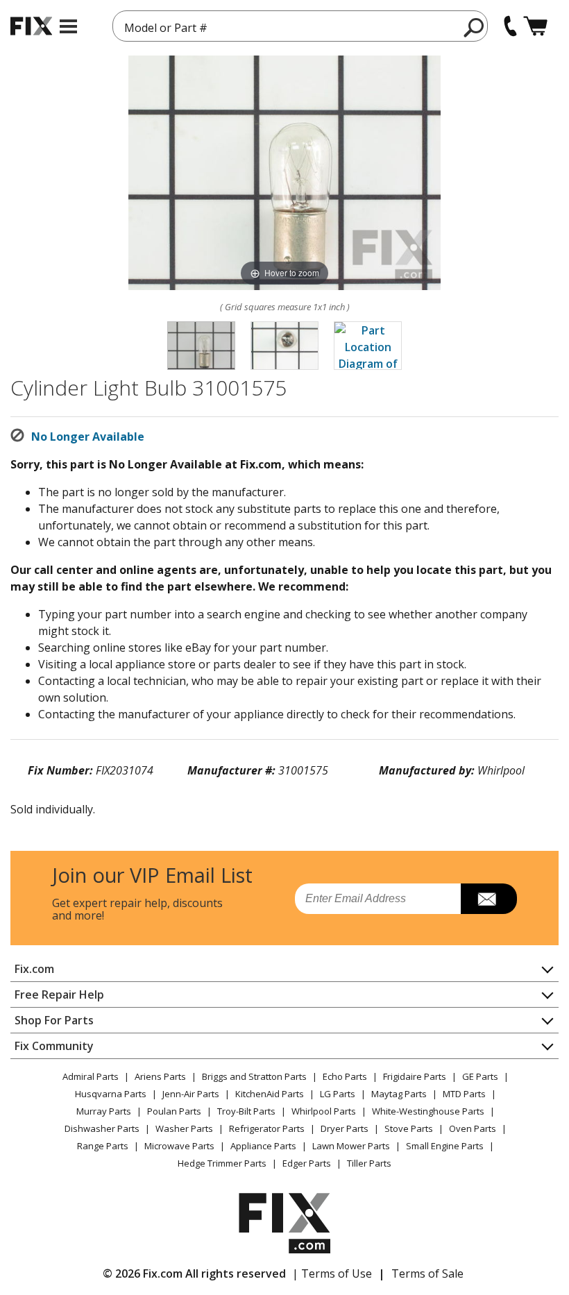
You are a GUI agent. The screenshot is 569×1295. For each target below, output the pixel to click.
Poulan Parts (174, 1111)
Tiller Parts (369, 1163)
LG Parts (337, 1093)
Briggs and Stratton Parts (254, 1076)
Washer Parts (184, 1128)
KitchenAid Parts (269, 1093)
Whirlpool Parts (323, 1111)
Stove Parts (408, 1128)
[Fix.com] (31, 26)
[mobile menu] (68, 26)
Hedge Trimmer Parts (222, 1163)
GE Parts (480, 1076)
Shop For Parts (54, 1020)
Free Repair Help (59, 994)
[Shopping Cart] (535, 26)
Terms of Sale (427, 1273)
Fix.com (34, 968)
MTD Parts (464, 1093)
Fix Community (54, 1045)
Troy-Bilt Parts (246, 1111)
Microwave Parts (179, 1146)
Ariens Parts (160, 1076)
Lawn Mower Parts (351, 1146)
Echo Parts (345, 1076)
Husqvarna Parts (110, 1093)
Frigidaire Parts (414, 1076)
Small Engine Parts (445, 1146)
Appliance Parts (263, 1146)
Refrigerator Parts (267, 1128)
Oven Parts (472, 1128)
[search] (474, 27)
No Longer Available (87, 436)
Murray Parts (103, 1111)
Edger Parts (306, 1163)
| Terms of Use (332, 1273)
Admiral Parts (90, 1076)
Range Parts (102, 1146)
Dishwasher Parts (102, 1128)
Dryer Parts (344, 1128)
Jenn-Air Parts (190, 1093)
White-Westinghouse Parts (428, 1111)
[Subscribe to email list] (489, 898)
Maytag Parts (399, 1093)
